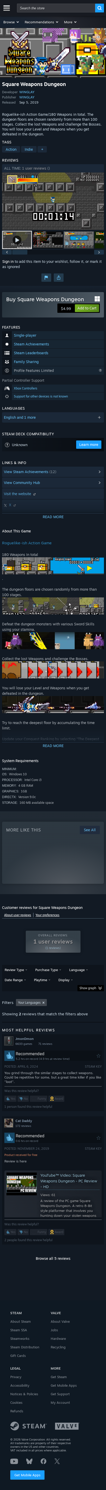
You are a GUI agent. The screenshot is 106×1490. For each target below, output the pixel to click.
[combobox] (56, 8)
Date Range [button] (14, 980)
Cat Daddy (23, 1121)
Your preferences (47, 915)
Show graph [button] (88, 988)
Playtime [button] (40, 980)
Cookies (16, 1402)
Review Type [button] (14, 970)
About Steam (20, 1321)
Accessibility (19, 1385)
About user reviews (17, 915)
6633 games (23, 1044)
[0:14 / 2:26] (53, 201)
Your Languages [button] (29, 1002)
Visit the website (18, 493)
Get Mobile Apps (27, 1475)
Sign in (8, 261)
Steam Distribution (24, 1347)
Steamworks (19, 1338)
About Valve (60, 1321)
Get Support (60, 1394)
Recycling (58, 1347)
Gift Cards (18, 1356)
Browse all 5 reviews (53, 1258)
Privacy (15, 1377)
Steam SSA (18, 1330)
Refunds (16, 1411)
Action (11, 149)
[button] (11, 22)
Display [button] (63, 980)
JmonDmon (24, 1039)
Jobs (54, 1330)
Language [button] (77, 970)
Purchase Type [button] (46, 970)
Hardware (58, 1338)
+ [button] (42, 149)
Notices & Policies (24, 1394)
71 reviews (45, 1044)
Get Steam (59, 1377)
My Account (60, 1402)
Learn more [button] (88, 444)
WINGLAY (26, 92)
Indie (29, 149)
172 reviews (23, 1126)
